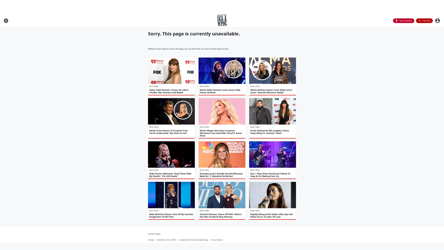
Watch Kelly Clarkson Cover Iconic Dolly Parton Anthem (220, 91)
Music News (154, 86)
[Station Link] (222, 21)
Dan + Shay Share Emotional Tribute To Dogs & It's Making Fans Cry (270, 174)
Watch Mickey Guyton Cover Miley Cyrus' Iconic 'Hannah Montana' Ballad (271, 91)
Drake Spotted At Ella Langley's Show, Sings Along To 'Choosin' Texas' (269, 131)
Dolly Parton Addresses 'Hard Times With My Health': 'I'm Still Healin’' (170, 174)
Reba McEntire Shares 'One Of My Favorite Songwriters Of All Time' (171, 215)
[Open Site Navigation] (6, 20)
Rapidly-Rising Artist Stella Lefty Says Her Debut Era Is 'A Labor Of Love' (271, 215)
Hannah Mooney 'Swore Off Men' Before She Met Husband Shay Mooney (221, 215)
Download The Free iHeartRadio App (193, 240)
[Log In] (437, 20)
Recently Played (154, 234)
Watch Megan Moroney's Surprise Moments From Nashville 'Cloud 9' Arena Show (221, 133)
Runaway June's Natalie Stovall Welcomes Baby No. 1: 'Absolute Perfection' (221, 174)
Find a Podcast (217, 240)
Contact (151, 240)
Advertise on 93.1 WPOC (166, 240)
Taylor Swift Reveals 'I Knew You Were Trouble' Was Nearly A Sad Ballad (168, 91)
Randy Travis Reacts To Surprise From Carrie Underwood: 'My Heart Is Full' (168, 131)
